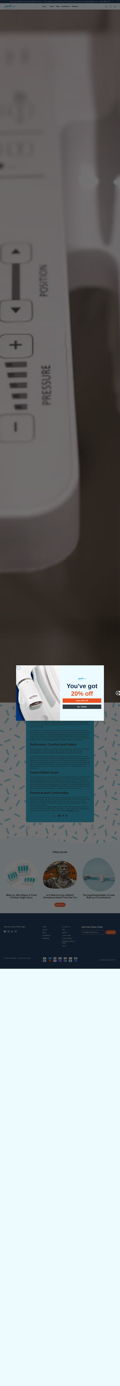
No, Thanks (82, 707)
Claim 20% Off (82, 701)
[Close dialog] (18, 668)
